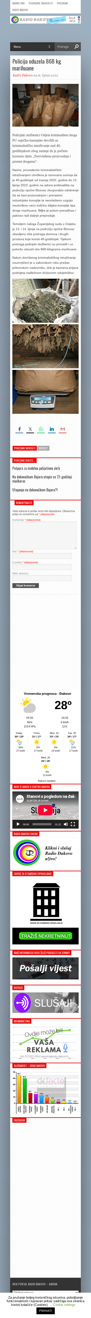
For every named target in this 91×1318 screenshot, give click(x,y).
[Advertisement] (45, 642)
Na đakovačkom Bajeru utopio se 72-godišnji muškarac (42, 479)
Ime (22, 551)
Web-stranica (20, 573)
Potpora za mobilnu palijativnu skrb (36, 468)
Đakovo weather (47, 781)
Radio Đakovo (20, 10)
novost (43, 448)
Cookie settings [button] (64, 1305)
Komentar (26, 520)
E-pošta (25, 562)
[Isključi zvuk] (66, 824)
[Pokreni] (18, 824)
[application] (45, 810)
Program (62, 3)
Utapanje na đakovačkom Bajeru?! (35, 489)
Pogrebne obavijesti (41, 3)
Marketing (18, 3)
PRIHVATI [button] (45, 1310)
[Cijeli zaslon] (73, 824)
